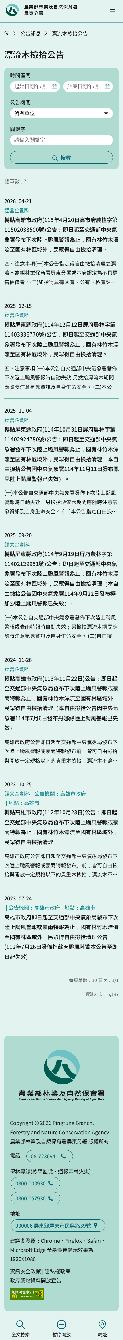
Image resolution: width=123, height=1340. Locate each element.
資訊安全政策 (25, 1271)
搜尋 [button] (66, 157)
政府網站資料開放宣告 (35, 1280)
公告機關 (20, 102)
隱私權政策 (57, 1271)
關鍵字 (17, 128)
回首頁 (41, 10)
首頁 (6, 32)
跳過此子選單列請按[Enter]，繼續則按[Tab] (13, 40)
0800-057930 (30, 1198)
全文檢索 (20, 1334)
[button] (112, 11)
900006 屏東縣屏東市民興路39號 (53, 1225)
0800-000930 (30, 1183)
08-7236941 (44, 1156)
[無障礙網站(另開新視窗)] (27, 1294)
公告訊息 (30, 33)
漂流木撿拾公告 (70, 33)
